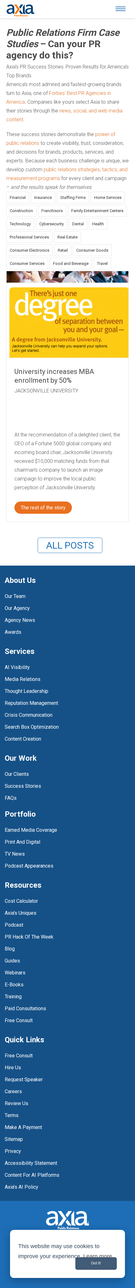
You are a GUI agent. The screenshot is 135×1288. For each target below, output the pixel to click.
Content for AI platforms (32, 1175)
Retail (63, 250)
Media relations (22, 679)
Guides (12, 961)
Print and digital (22, 842)
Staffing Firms (73, 197)
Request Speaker (24, 1079)
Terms (12, 1115)
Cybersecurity (51, 224)
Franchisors (52, 210)
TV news (15, 854)
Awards (13, 632)
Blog (10, 949)
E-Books (14, 985)
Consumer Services (27, 263)
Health (98, 224)
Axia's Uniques (20, 913)
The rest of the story (43, 508)
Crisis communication (28, 715)
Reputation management (31, 703)
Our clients (17, 774)
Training (13, 997)
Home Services (108, 197)
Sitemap (14, 1139)
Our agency (17, 608)
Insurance (43, 197)
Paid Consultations (25, 1008)
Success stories (23, 786)
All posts (70, 545)
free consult (19, 1020)
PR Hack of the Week (29, 937)
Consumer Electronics (29, 250)
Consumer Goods (92, 250)
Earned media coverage (31, 830)
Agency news (20, 620)
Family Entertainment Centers (97, 210)
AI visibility (17, 667)
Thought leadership (26, 691)
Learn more (97, 1256)
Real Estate (67, 237)
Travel (102, 263)
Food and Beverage (71, 263)
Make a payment (23, 1127)
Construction (21, 210)
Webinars (15, 973)
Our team (15, 596)
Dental (78, 224)
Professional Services (29, 237)
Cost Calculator (21, 901)
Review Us (16, 1103)
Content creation (23, 739)
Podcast (14, 925)
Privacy (13, 1151)
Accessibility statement (31, 1163)
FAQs (11, 798)
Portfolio (20, 814)
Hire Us (13, 1068)
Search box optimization (32, 727)
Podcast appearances (29, 866)
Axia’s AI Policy (21, 1187)
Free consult (19, 1056)
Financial (18, 197)
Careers (13, 1091)
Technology (20, 224)
